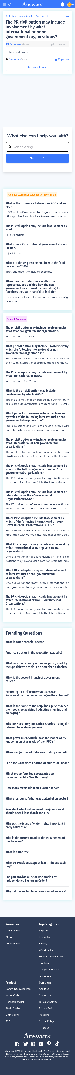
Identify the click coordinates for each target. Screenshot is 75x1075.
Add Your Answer (37, 67)
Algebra (43, 930)
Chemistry (44, 937)
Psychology (45, 963)
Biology (43, 943)
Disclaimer (44, 1014)
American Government (37, 16)
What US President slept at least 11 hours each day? (36, 864)
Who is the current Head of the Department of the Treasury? (35, 839)
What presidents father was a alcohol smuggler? (37, 799)
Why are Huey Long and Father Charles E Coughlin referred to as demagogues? (37, 725)
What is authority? (17, 852)
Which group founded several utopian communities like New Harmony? (30, 775)
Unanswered (13, 943)
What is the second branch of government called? (33, 679)
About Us (44, 988)
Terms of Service (48, 1001)
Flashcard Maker (15, 1001)
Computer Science (49, 969)
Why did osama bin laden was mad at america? (36, 891)
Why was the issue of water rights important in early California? (36, 825)
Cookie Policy (46, 1021)
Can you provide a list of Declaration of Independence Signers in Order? (31, 878)
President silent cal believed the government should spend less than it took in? (35, 811)
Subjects (10, 16)
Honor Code (12, 995)
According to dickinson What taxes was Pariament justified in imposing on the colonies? (37, 693)
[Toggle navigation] (4, 4)
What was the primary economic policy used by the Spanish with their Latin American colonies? (36, 665)
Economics (45, 976)
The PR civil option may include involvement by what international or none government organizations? (35, 29)
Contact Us (45, 995)
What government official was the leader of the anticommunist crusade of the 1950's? (36, 739)
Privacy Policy (46, 1008)
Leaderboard (13, 930)
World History (46, 950)
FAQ (8, 1021)
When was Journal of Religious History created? (36, 752)
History (19, 16)
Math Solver (12, 1014)
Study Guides (13, 1008)
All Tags (10, 937)
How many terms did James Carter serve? (32, 788)
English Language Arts (51, 956)
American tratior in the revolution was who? (34, 653)
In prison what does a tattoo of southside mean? (37, 763)
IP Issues (44, 1027)
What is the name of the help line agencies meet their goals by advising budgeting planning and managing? (37, 709)
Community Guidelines (18, 988)
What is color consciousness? (25, 642)
